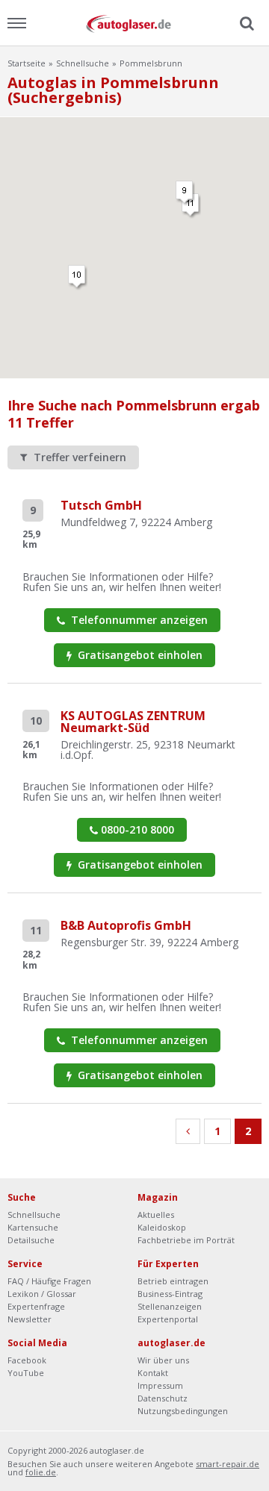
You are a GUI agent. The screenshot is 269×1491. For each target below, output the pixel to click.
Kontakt (152, 1372)
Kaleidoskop (161, 1227)
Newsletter (29, 1319)
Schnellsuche (82, 63)
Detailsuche (31, 1239)
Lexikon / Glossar (41, 1293)
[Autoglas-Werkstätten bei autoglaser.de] (134, 23)
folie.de (40, 1472)
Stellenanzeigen (169, 1306)
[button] (185, 193)
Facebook (26, 1360)
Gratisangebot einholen (138, 655)
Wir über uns (163, 1360)
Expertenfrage (36, 1306)
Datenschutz (162, 1398)
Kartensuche (32, 1227)
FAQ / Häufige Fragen (49, 1281)
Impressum (160, 1385)
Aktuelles (155, 1214)
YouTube (25, 1372)
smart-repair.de (227, 1463)
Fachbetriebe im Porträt (186, 1239)
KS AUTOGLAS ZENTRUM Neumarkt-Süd (133, 721)
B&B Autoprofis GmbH (126, 925)
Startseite (26, 63)
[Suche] (245, 24)
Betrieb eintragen (172, 1281)
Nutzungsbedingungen (182, 1410)
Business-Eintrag (169, 1293)
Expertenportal (167, 1319)
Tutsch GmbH (101, 505)
